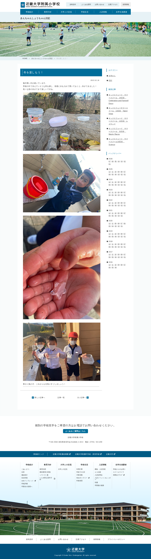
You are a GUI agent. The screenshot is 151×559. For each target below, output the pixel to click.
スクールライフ (118, 472)
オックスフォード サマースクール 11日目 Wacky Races (118, 131)
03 (122, 161)
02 (125, 161)
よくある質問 (86, 4)
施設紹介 (24, 475)
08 (122, 172)
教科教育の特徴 (45, 472)
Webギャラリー (81, 478)
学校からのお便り (119, 469)
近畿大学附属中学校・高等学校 (87, 454)
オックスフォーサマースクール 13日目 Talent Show (118, 111)
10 (116, 172)
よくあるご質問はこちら (75, 431)
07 (110, 161)
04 (119, 161)
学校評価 (24, 483)
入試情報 (103, 12)
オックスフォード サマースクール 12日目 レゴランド (118, 121)
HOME (24, 58)
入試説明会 (98, 475)
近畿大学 (109, 454)
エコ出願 (98, 472)
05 (116, 161)
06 (113, 161)
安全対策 (24, 478)
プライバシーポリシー (116, 539)
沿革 (23, 472)
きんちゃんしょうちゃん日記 (42, 58)
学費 (96, 482)
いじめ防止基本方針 (46, 478)
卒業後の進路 (99, 485)
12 (110, 172)
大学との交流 (66, 12)
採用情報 (126, 4)
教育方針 (48, 12)
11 (113, 172)
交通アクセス (113, 4)
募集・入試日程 (100, 469)
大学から (112, 76)
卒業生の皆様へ (26, 486)
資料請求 (73, 4)
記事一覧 (61, 397)
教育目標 (43, 469)
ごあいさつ (25, 469)
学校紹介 (29, 12)
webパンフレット (27, 481)
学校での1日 (80, 472)
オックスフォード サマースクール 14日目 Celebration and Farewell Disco (118, 99)
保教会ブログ (117, 475)
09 (119, 172)
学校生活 (84, 12)
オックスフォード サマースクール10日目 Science (118, 141)
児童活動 (79, 475)
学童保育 (79, 481)
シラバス (43, 475)
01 (110, 164)
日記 (110, 80)
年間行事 (79, 469)
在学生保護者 (121, 12)
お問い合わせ (99, 4)
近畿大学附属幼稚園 (61, 454)
